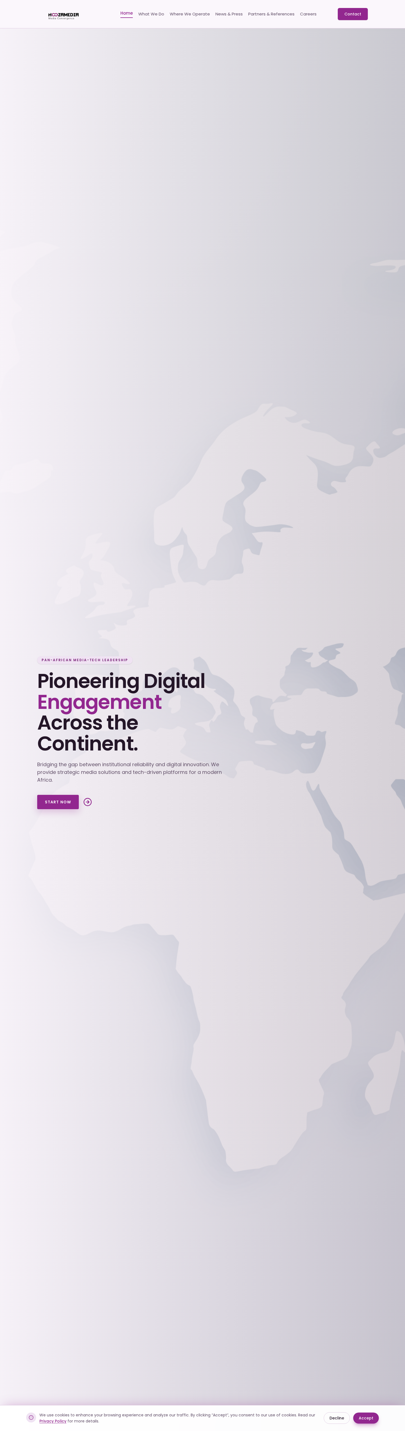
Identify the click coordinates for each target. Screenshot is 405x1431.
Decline (337, 1418)
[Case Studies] (87, 802)
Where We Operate (190, 14)
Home (126, 13)
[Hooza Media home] (68, 14)
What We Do (151, 14)
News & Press (229, 14)
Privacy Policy (52, 1421)
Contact (352, 14)
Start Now (58, 802)
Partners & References (271, 14)
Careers (308, 14)
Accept (366, 1418)
